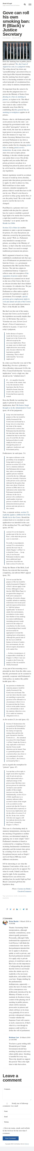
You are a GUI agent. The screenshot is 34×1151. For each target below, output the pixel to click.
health (15, 896)
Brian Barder (14, 921)
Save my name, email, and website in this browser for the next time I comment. (16, 1130)
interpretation (22, 896)
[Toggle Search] (25, 4)
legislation (6, 898)
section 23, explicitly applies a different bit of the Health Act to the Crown (16, 514)
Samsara (27, 1144)
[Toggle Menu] (30, 4)
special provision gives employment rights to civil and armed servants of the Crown (17, 299)
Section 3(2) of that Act (11, 227)
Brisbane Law (14, 1037)
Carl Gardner (7, 38)
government (9, 896)
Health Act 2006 (9, 223)
